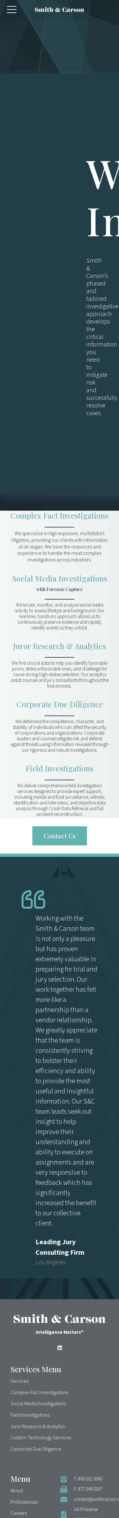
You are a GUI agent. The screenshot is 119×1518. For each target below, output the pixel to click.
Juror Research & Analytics (59, 646)
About (16, 1490)
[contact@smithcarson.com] (67, 1499)
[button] (11, 9)
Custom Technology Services (40, 1437)
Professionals (24, 1502)
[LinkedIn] (59, 1347)
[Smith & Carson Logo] (59, 9)
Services (19, 1381)
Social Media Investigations (59, 578)
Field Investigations (59, 768)
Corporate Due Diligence (60, 704)
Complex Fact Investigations (59, 515)
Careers (18, 1513)
